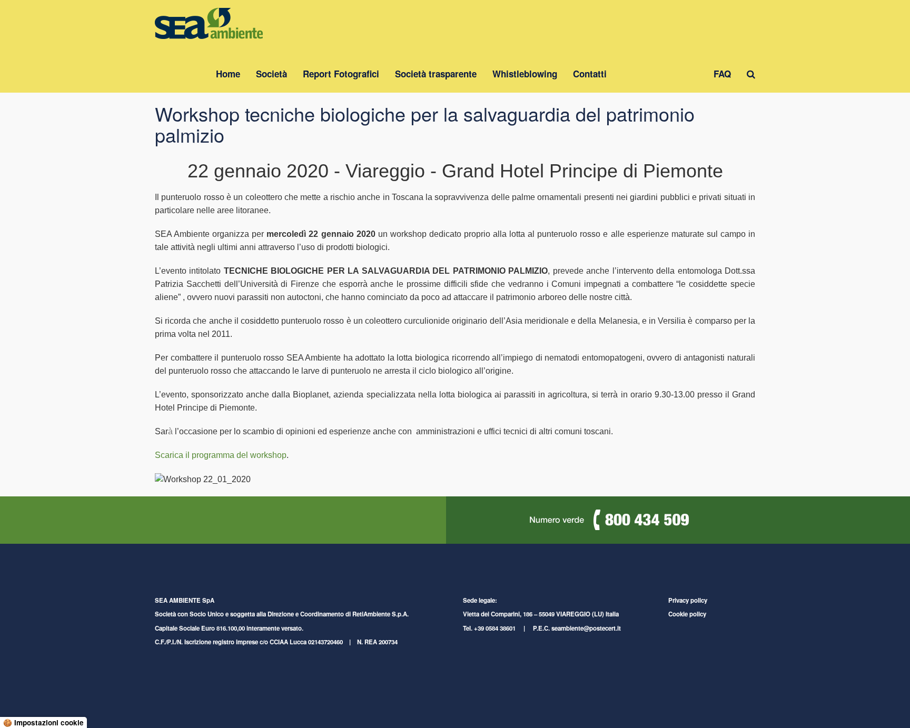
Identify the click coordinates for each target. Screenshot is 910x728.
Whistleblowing (524, 73)
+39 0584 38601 (495, 628)
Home (228, 73)
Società (271, 73)
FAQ (722, 73)
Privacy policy (687, 600)
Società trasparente (436, 73)
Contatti (590, 73)
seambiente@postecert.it (586, 628)
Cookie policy (687, 614)
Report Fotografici (341, 73)
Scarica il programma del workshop (220, 455)
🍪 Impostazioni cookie (43, 722)
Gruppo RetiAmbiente (660, 73)
